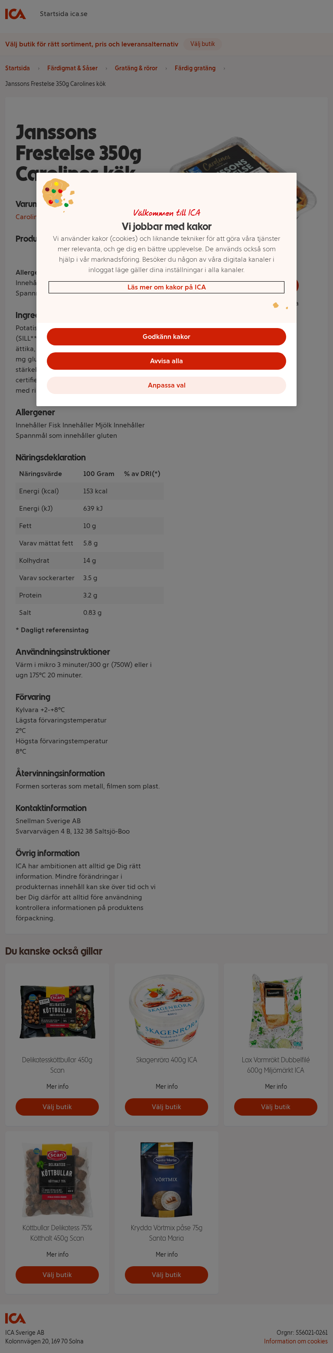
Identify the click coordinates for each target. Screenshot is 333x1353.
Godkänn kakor (166, 336)
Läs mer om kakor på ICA (166, 287)
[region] (166, 289)
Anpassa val (167, 385)
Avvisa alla (166, 361)
